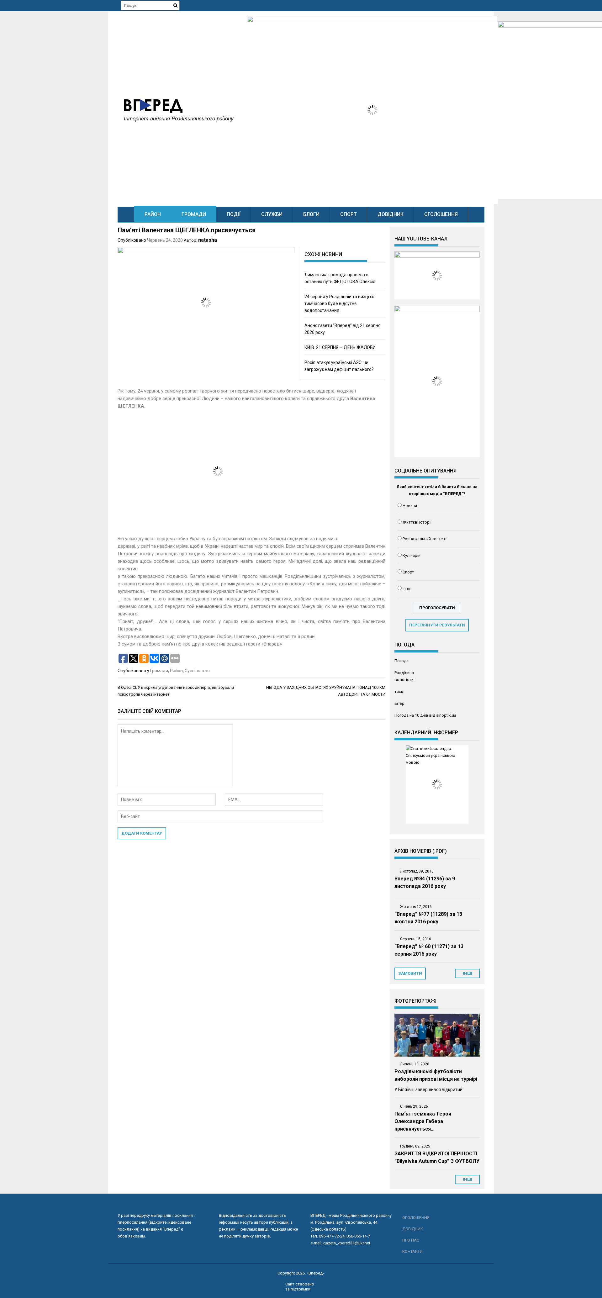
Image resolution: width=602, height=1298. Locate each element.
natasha (207, 240)
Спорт (348, 214)
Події (233, 214)
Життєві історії (417, 522)
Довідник (391, 214)
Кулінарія (411, 555)
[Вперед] (126, 214)
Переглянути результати (437, 625)
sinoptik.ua (446, 715)
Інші (467, 1179)
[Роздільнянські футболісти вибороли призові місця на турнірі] (437, 1035)
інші (467, 973)
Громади (194, 214)
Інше (407, 588)
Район (153, 214)
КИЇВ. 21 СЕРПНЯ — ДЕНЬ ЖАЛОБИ (340, 347)
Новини (410, 505)
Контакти (412, 1251)
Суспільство (197, 670)
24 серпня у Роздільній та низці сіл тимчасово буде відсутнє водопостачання (340, 303)
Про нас (410, 1240)
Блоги (311, 214)
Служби (272, 214)
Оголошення (441, 214)
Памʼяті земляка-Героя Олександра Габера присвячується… (422, 1121)
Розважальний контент (425, 538)
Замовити (410, 973)
